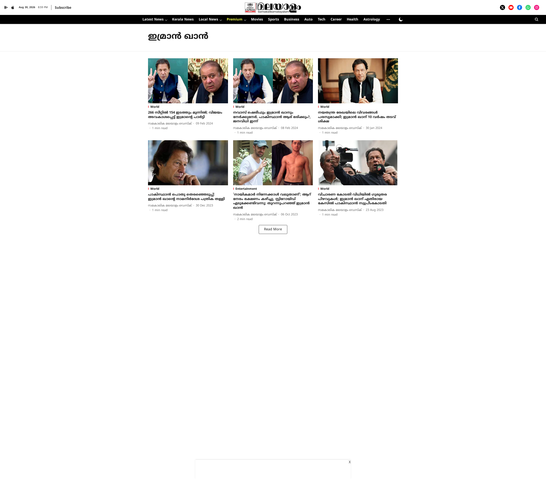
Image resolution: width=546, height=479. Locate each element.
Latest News (153, 20)
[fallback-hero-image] (188, 80)
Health (352, 20)
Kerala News (183, 20)
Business (291, 20)
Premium (235, 20)
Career (336, 20)
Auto (308, 20)
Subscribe (63, 8)
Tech (321, 20)
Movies (257, 20)
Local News (208, 20)
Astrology (371, 20)
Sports (273, 20)
